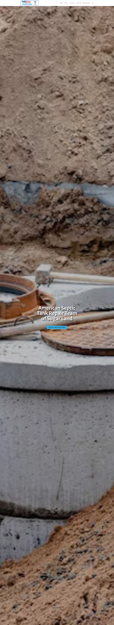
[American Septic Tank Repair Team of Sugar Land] (29, 3)
